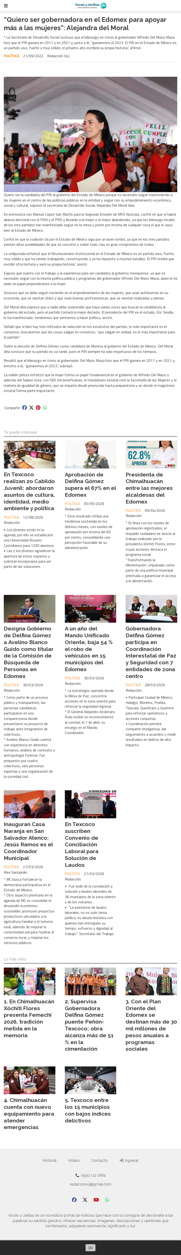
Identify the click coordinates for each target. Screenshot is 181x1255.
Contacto (99, 1160)
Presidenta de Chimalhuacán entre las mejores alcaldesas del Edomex (149, 488)
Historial (49, 1160)
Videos (74, 1160)
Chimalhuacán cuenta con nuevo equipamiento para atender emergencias (29, 1113)
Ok (90, 1248)
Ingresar (131, 1160)
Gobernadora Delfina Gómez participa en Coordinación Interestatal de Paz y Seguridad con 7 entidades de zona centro (151, 652)
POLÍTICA (11, 56)
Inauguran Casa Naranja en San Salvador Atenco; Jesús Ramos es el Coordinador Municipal (28, 841)
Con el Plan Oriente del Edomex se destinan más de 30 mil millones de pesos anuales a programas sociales (151, 1025)
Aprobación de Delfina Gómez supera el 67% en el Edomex (90, 484)
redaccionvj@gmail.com (90, 1184)
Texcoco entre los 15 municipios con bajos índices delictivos (88, 1110)
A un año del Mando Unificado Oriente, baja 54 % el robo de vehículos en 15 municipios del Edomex (89, 648)
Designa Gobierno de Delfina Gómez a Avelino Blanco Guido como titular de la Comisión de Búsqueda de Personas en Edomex (28, 652)
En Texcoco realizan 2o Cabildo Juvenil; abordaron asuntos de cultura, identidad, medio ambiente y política (29, 491)
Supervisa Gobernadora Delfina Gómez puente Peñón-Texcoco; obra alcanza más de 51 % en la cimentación (89, 1025)
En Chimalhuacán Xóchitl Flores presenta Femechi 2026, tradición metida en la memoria (29, 1018)
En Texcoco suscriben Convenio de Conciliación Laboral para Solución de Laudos (82, 844)
